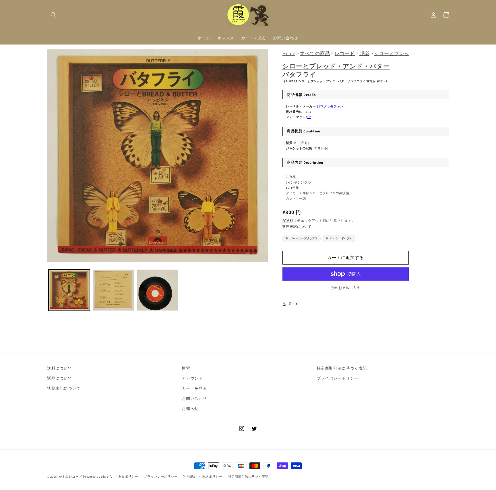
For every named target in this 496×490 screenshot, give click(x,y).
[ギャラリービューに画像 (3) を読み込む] (157, 290)
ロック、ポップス (341, 238)
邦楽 (364, 53)
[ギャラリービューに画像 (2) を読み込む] (113, 290)
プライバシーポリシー (338, 378)
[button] (53, 15)
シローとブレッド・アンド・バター (336, 66)
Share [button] (294, 303)
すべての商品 (315, 53)
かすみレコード (70, 476)
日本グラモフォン (330, 106)
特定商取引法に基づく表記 (342, 368)
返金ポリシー (128, 476)
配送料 (287, 220)
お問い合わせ (194, 398)
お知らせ (190, 408)
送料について (59, 368)
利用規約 (190, 476)
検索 (186, 368)
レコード (345, 53)
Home (288, 53)
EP (309, 117)
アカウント (192, 378)
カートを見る (194, 388)
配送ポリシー (212, 476)
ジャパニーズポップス (304, 238)
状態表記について (297, 226)
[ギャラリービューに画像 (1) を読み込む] (69, 290)
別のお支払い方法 (345, 287)
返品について (59, 378)
